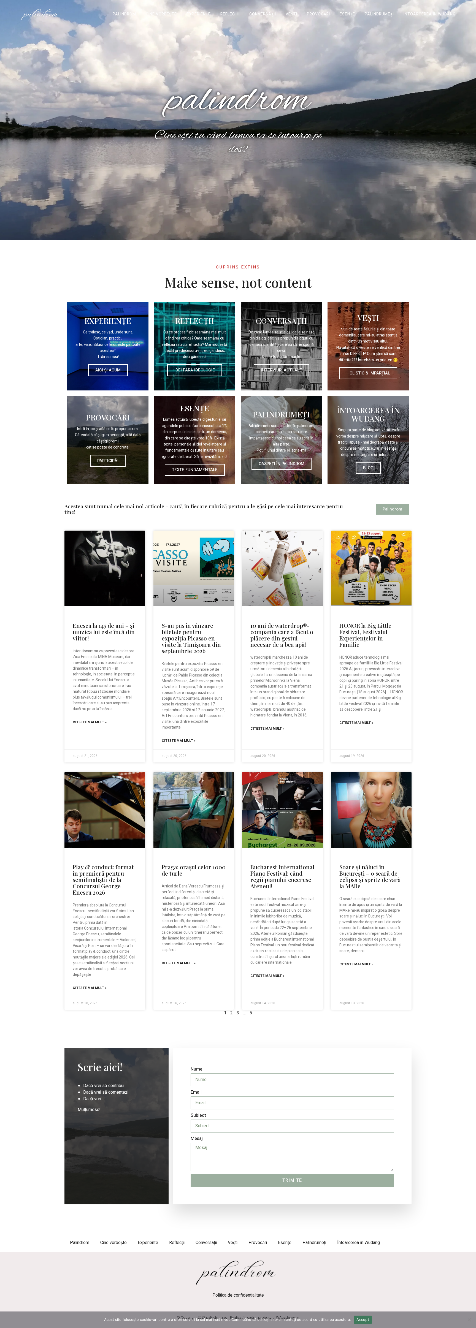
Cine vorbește (161, 14)
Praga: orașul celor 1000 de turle (194, 870)
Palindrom (124, 14)
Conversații (262, 14)
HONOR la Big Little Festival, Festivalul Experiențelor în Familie (365, 634)
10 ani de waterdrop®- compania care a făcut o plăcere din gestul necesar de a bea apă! (281, 634)
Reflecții (230, 14)
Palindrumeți (379, 14)
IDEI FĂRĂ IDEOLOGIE (194, 370)
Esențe (347, 14)
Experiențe (198, 14)
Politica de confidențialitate (238, 1295)
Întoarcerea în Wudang (430, 14)
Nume (196, 1069)
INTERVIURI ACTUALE (281, 370)
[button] (238, 166)
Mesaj (197, 1138)
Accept (362, 1319)
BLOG (368, 468)
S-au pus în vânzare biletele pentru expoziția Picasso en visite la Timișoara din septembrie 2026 (191, 638)
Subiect (198, 1115)
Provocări (318, 14)
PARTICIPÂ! (107, 461)
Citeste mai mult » (90, 722)
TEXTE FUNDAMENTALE (195, 470)
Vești (291, 14)
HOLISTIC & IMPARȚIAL (368, 373)
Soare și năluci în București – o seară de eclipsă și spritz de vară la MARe (370, 876)
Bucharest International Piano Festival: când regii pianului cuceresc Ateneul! (282, 876)
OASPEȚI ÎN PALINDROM (281, 464)
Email (196, 1092)
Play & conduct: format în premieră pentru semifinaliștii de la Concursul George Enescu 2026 (103, 879)
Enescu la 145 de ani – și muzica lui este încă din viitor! (104, 631)
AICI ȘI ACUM (108, 370)
